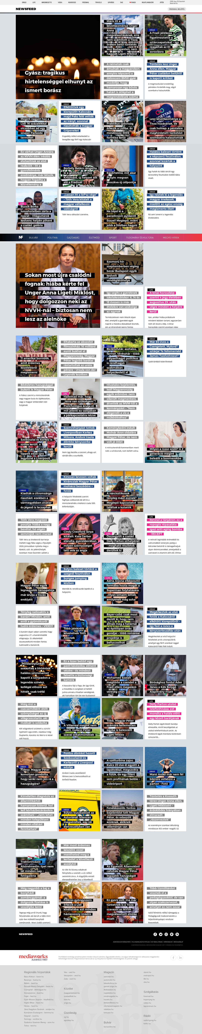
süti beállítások (156, 942)
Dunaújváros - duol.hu (33, 993)
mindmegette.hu (111, 996)
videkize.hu (109, 1009)
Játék (162, 2)
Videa (60, 2)
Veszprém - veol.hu (72, 975)
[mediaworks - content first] (33, 957)
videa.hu (147, 1003)
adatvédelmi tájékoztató (121, 942)
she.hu (147, 982)
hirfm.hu (147, 1023)
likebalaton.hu (110, 990)
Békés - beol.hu (31, 983)
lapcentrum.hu (150, 1006)
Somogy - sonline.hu (33, 1019)
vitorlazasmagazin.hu (113, 1006)
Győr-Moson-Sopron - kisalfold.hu (38, 999)
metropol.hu (149, 975)
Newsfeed (72, 2)
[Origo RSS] (177, 934)
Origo (24, 2)
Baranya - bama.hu (32, 980)
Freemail (85, 2)
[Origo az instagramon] (166, 934)
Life (34, 2)
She (121, 2)
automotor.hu (109, 980)
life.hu (146, 979)
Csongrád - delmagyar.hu (35, 990)
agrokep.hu (69, 1020)
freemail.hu (148, 996)
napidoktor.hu (110, 993)
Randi (133, 2)
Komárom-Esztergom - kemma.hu (39, 1012)
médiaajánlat (178, 942)
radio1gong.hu (150, 1020)
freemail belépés (177, 9)
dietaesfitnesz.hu (111, 1003)
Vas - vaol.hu (69, 972)
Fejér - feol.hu (30, 996)
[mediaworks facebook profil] (173, 957)
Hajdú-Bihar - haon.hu (33, 1003)
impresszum (168, 942)
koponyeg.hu (149, 999)
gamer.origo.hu (110, 986)
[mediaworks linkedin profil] (180, 957)
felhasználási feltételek (141, 942)
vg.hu (66, 1017)
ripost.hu (147, 972)
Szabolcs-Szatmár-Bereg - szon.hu (39, 1022)
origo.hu (67, 1003)
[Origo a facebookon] (155, 934)
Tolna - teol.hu (30, 1026)
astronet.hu (109, 976)
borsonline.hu (110, 1027)
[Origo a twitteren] (160, 934)
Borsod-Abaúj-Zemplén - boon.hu (38, 986)
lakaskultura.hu (110, 983)
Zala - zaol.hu (70, 979)
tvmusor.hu (108, 1012)
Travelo (98, 2)
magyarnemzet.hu (72, 993)
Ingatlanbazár (147, 2)
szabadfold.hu (70, 996)
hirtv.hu (67, 999)
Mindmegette (47, 2)
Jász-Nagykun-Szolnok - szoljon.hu (39, 1009)
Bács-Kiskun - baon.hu (34, 976)
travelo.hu (108, 999)
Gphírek (111, 2)
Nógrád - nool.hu (31, 1016)
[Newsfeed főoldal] (26, 934)
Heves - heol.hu (31, 1006)
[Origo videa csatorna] (171, 934)
